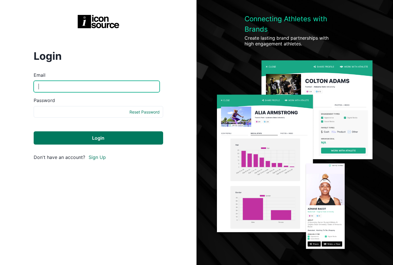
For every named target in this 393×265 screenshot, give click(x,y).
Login (98, 138)
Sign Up (97, 157)
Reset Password (144, 112)
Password (44, 100)
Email (39, 75)
